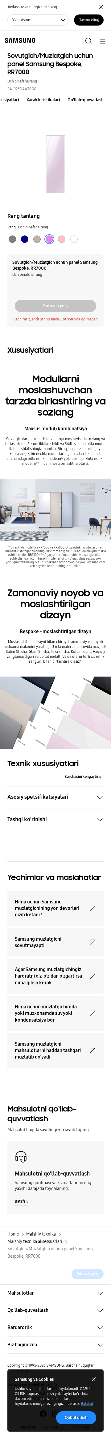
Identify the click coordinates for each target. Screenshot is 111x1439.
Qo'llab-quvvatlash (86, 99)
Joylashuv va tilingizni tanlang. (32, 7)
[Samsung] (18, 40)
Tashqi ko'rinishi (27, 819)
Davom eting (89, 20)
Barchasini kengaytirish (84, 776)
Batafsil (87, 1403)
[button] (4, 100)
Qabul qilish (76, 1417)
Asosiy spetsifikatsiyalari (37, 797)
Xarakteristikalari (43, 99)
